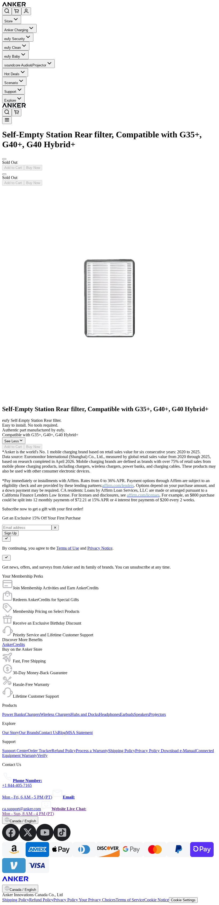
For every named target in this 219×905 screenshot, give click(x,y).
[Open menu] (7, 120)
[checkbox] (6, 539)
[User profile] (26, 11)
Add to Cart (13, 168)
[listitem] (10, 839)
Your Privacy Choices (97, 900)
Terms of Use (67, 548)
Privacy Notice (99, 548)
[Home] (53, 5)
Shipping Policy (15, 900)
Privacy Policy (66, 900)
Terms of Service (130, 900)
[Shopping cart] (16, 11)
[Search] (7, 11)
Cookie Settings (183, 900)
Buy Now (33, 168)
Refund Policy (41, 900)
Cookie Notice (156, 900)
